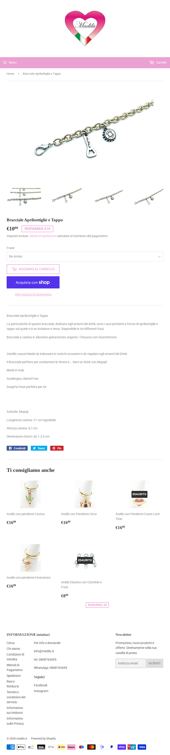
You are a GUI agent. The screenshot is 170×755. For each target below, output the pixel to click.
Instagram (41, 691)
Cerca (11, 643)
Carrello (161, 62)
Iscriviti (154, 663)
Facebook (40, 685)
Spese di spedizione (43, 236)
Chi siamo (13, 648)
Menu (13, 62)
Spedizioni (14, 675)
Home (10, 73)
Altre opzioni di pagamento (33, 294)
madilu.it (21, 738)
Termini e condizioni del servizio (16, 697)
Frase (10, 248)
